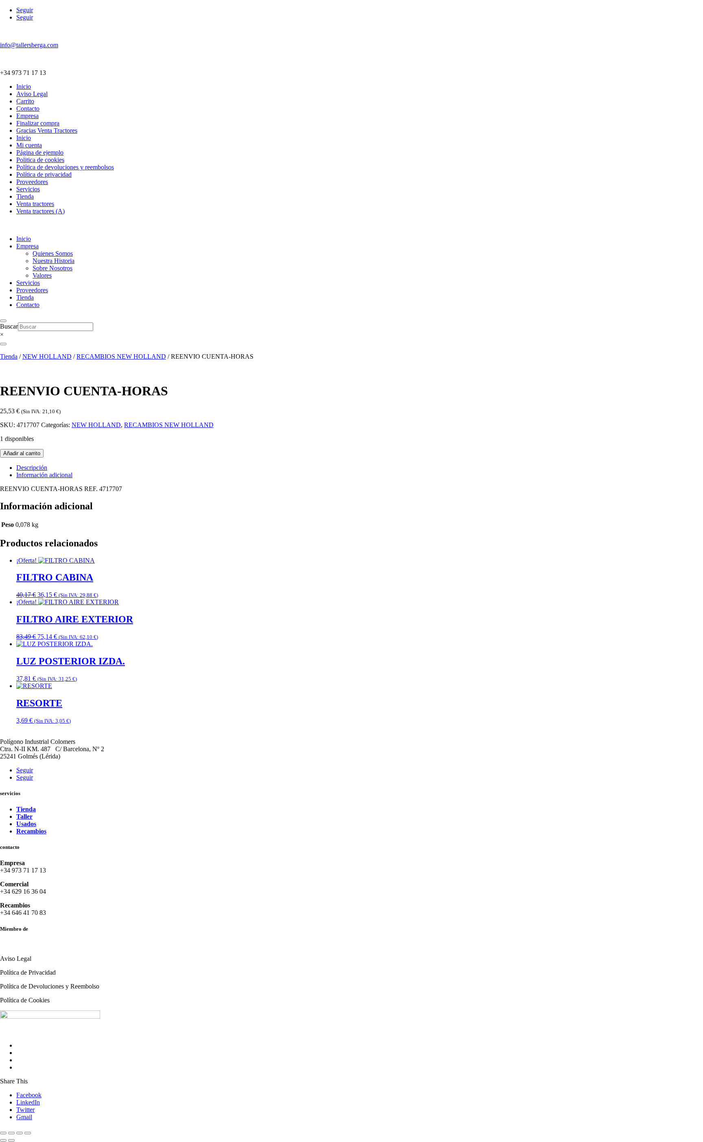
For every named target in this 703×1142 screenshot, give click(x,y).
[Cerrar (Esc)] (27, 1133)
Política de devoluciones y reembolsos (65, 167)
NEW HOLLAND (47, 356)
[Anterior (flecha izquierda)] (3, 1140)
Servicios (28, 189)
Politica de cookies (40, 159)
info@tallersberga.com (29, 45)
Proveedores (32, 181)
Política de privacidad (44, 174)
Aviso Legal (32, 93)
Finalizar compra (37, 123)
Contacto (27, 108)
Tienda (25, 196)
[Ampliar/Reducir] (3, 1133)
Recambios (31, 831)
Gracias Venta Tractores (46, 130)
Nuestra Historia (53, 260)
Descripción (31, 467)
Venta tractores (35, 203)
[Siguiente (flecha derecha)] (11, 1140)
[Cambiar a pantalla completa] (11, 1133)
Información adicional (44, 474)
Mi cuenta (29, 145)
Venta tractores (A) (40, 211)
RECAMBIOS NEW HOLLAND (121, 356)
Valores (42, 275)
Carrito (25, 101)
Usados (26, 823)
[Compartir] (19, 1133)
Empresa (27, 115)
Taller (24, 816)
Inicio (23, 86)
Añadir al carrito (21, 453)
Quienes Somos (53, 253)
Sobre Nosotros (52, 268)
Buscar (9, 326)
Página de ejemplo (39, 152)
